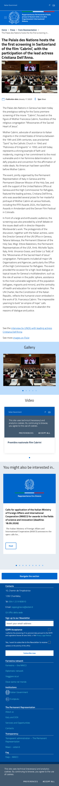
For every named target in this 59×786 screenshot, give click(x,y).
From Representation (27, 29)
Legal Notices (46, 635)
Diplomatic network (14, 670)
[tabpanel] (29, 371)
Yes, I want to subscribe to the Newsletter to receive (26, 642)
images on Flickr (21, 338)
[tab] (22, 390)
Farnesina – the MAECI (16, 665)
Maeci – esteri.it (12, 747)
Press (12, 29)
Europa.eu (14, 699)
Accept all (49, 781)
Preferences (30, 781)
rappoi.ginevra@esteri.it (22, 607)
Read (12, 545)
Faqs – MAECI (11, 757)
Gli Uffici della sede (14, 612)
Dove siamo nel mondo (15, 681)
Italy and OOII (11, 717)
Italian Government (10, 5)
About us (9, 711)
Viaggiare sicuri (12, 676)
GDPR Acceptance (13, 629)
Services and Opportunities (17, 722)
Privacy (38, 635)
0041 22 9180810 (18, 601)
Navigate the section (29, 576)
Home (4, 29)
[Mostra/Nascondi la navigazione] (5, 17)
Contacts (9, 728)
